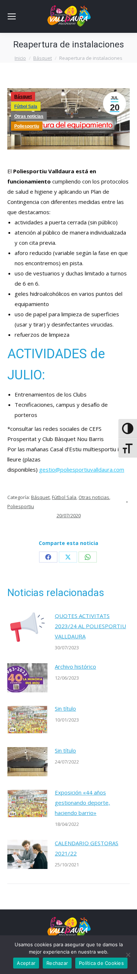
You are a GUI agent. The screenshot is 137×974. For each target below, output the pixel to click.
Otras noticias (28, 116)
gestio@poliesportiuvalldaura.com (81, 469)
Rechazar (57, 963)
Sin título (65, 708)
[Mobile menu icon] (11, 16)
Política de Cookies (101, 963)
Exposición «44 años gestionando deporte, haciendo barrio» (82, 802)
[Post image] (27, 627)
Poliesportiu (26, 126)
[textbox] (68, 459)
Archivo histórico (75, 666)
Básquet (23, 96)
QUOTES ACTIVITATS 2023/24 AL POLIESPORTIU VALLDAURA (90, 626)
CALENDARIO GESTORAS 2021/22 (86, 848)
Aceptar (26, 963)
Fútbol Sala (25, 106)
